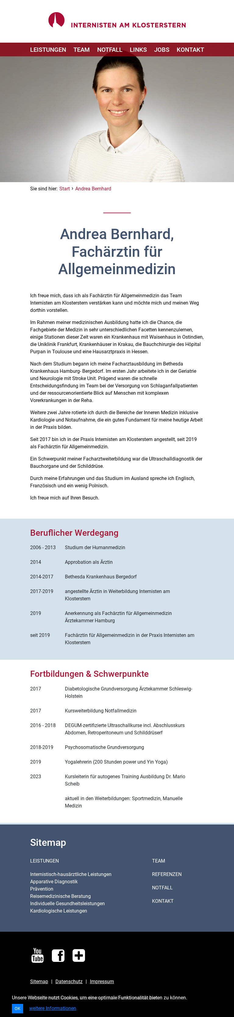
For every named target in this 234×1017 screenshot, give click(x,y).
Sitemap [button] (39, 981)
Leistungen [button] (44, 861)
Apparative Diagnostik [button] (54, 882)
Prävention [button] (41, 889)
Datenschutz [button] (69, 981)
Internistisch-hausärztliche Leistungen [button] (71, 874)
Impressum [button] (102, 981)
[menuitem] (48, 49)
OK (17, 1008)
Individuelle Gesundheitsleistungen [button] (67, 903)
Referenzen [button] (167, 874)
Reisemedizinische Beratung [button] (60, 896)
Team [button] (158, 861)
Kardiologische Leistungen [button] (58, 911)
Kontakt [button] (163, 901)
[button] (48, 49)
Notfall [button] (162, 888)
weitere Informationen (52, 1008)
